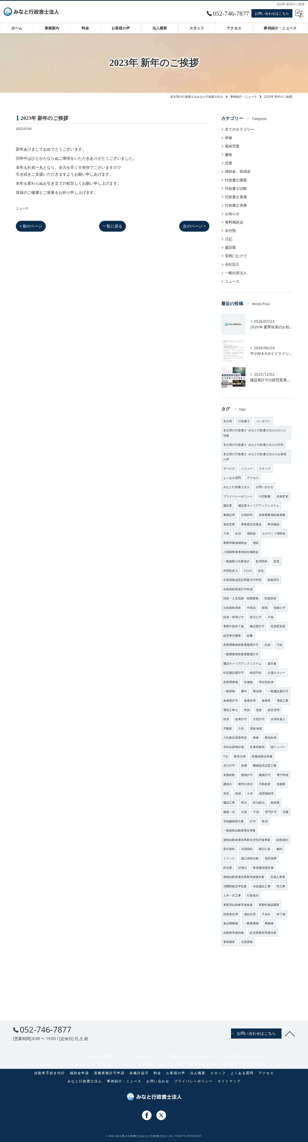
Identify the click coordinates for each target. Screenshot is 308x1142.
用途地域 (256, 728)
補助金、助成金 (237, 171)
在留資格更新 (232, 608)
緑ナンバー (278, 747)
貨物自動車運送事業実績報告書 (243, 877)
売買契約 (247, 849)
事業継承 (229, 942)
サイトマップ (229, 1081)
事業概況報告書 (263, 868)
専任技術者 (266, 682)
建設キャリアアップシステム (242, 663)
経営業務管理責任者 (263, 933)
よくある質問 (232, 478)
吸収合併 (240, 756)
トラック (229, 858)
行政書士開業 (236, 180)
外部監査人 (230, 571)
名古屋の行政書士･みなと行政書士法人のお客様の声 (254, 456)
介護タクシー (276, 673)
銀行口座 (265, 849)
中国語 (251, 608)
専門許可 (271, 812)
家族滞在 (273, 580)
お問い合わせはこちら (272, 13)
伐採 (238, 793)
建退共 (227, 784)
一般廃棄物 (251, 923)
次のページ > (194, 226)
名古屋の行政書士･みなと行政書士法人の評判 (253, 445)
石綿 (267, 645)
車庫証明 (229, 515)
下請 (256, 812)
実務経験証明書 (262, 756)
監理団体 (262, 561)
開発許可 (247, 775)
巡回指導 (270, 858)
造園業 (281, 784)
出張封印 (247, 515)
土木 (250, 793)
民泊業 (227, 868)
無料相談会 (234, 222)
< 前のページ (30, 226)
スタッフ (265, 468)
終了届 (281, 914)
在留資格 (247, 942)
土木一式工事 (232, 895)
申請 (247, 710)
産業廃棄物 (230, 682)
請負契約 (282, 840)
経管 (226, 719)
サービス (229, 468)
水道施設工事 (261, 886)
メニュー (247, 468)
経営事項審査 (232, 636)
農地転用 (270, 738)
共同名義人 (278, 719)
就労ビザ (256, 617)
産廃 (244, 765)
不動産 (227, 728)
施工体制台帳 (250, 858)
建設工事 (229, 802)
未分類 (230, 230)
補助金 (251, 533)
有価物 (248, 682)
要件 (244, 691)
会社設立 (232, 264)
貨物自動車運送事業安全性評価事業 (246, 840)
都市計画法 (245, 784)
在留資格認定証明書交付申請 (242, 580)
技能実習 (270, 598)
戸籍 (270, 617)
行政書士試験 (236, 188)
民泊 (244, 802)
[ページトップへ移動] (290, 1033)
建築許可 (265, 775)
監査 (276, 561)
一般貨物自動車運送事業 (239, 830)
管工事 (280, 886)
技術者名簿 (230, 914)
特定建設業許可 (233, 673)
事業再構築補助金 (235, 543)
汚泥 (279, 645)
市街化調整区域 (233, 747)
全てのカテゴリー (239, 129)
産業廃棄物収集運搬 (272, 515)
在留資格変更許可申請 (238, 589)
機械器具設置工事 (264, 765)
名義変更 (282, 496)
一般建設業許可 (278, 691)
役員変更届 (278, 626)
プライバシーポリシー (238, 496)
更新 (259, 710)
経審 (250, 636)
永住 (238, 533)
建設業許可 (257, 626)
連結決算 (250, 914)
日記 (228, 239)
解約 (279, 849)
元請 (244, 812)
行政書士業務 (236, 197)
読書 (228, 163)
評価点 (242, 868)
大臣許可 (259, 719)
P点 (225, 756)
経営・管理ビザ (233, 617)
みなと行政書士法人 (236, 487)
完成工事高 (277, 877)
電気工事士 (230, 710)
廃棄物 (269, 923)
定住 (261, 571)
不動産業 (265, 784)
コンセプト (263, 421)
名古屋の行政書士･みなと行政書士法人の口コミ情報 (254, 433)
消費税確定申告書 (235, 886)
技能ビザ (280, 608)
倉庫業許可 (230, 700)
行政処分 (253, 895)
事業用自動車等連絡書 (238, 905)
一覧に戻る (112, 226)
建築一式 (229, 812)
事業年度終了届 (233, 626)
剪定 (226, 793)
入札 (241, 728)
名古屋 (227, 421)
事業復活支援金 (251, 524)
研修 (228, 137)
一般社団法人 (236, 273)
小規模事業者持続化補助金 (240, 552)
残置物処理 (266, 793)
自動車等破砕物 (233, 933)
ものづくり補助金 (274, 533)
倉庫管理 (250, 700)
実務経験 (229, 775)
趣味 (228, 154)
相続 (256, 543)
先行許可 (229, 765)
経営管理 (274, 710)
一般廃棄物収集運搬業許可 (240, 654)
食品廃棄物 (230, 923)
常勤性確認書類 (269, 905)
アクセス (253, 478)
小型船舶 (264, 496)
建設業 (230, 247)
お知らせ (232, 213)
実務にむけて (236, 256)
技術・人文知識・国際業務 (240, 598)
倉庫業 (266, 700)
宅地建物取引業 (233, 821)
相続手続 (256, 673)
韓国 (265, 608)
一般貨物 (229, 691)
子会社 (266, 914)
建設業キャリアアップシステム (258, 505)
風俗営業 (232, 146)
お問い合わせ (264, 487)
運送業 (257, 691)
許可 (253, 821)
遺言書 (272, 663)
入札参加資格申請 (235, 738)
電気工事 (283, 700)
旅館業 (275, 802)
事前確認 (273, 524)
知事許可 (241, 719)
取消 (265, 821)
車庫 (256, 738)
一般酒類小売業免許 (236, 561)
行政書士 (244, 421)
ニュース (22, 208)
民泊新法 (259, 802)
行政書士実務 (236, 205)
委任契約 (229, 849)
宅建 (286, 812)
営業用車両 (257, 747)
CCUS (248, 571)
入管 (226, 533)
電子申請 (283, 775)
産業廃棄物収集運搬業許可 (240, 645)
